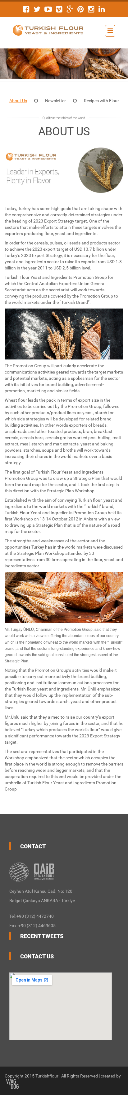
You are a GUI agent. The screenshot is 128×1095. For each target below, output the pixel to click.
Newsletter (55, 100)
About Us (18, 100)
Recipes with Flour (101, 100)
